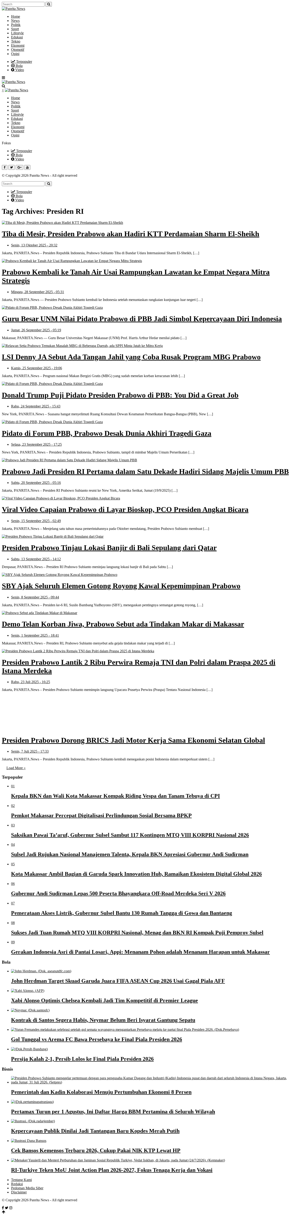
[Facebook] (3, 1208)
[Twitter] (6, 1208)
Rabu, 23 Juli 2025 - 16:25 (30, 682)
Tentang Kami (21, 1180)
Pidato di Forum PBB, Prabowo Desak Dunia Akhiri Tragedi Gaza (106, 433)
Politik (16, 25)
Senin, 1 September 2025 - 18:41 (35, 635)
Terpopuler (23, 62)
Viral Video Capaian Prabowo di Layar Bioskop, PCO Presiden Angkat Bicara (125, 509)
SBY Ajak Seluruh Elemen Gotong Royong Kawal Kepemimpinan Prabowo (121, 586)
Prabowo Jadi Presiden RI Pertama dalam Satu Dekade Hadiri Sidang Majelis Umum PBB (145, 471)
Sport (15, 29)
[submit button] (48, 4)
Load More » (16, 768)
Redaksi (17, 1184)
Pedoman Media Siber (27, 1188)
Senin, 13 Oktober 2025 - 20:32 (34, 245)
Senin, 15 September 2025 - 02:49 (36, 521)
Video (19, 70)
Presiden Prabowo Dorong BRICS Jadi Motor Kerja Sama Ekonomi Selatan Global (133, 740)
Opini (15, 54)
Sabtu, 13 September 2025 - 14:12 (36, 559)
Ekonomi (17, 45)
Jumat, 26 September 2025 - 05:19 (36, 330)
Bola (19, 66)
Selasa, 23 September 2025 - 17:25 (36, 444)
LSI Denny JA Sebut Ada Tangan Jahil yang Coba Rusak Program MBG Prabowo (131, 357)
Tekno (15, 41)
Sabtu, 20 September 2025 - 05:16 (36, 483)
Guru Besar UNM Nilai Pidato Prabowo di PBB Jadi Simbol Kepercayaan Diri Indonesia (142, 319)
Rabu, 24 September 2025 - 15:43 (35, 406)
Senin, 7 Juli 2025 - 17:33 (30, 751)
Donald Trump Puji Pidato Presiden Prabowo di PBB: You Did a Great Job (120, 395)
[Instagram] (10, 1208)
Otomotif (17, 50)
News (15, 21)
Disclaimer (19, 1192)
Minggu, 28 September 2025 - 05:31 (37, 292)
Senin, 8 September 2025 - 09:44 (35, 597)
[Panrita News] (13, 9)
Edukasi (17, 37)
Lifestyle (17, 33)
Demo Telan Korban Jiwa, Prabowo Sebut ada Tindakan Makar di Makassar (123, 624)
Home (15, 16)
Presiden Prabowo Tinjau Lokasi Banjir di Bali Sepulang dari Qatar (109, 547)
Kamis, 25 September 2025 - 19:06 (36, 368)
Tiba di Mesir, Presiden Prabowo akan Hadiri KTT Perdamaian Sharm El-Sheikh (130, 234)
